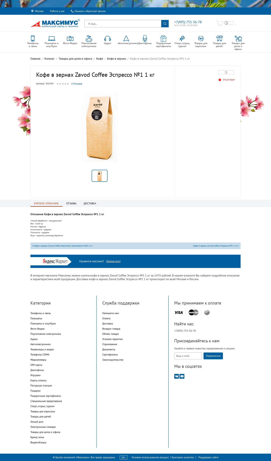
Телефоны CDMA (39, 354)
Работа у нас (57, 11)
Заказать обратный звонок (90, 11)
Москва (39, 11)
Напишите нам (110, 313)
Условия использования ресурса (150, 457)
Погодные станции (41, 385)
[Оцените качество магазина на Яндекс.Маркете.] (56, 260)
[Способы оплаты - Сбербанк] (207, 312)
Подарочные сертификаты (45, 396)
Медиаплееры (38, 359)
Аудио (34, 339)
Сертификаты (110, 354)
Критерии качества (183, 457)
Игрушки (35, 375)
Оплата (106, 318)
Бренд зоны (37, 437)
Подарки (35, 390)
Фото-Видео (37, 328)
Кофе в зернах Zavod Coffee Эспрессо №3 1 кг (215, 245)
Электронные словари (43, 427)
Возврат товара (111, 328)
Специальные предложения (46, 401)
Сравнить (226, 72)
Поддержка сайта (208, 457)
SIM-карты (36, 365)
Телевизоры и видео (42, 349)
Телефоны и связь (40, 313)
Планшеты (36, 318)
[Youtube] (182, 376)
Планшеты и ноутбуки (43, 323)
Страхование (109, 344)
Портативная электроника (45, 334)
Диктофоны (37, 370)
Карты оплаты (38, 380)
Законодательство (113, 359)
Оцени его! (113, 261)
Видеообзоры (38, 442)
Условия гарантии (112, 339)
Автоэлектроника (40, 344)
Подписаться (213, 355)
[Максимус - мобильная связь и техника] (55, 23)
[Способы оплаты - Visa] (178, 312)
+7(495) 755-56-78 (188, 22)
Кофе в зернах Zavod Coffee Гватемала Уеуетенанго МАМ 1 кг (63, 245)
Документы (108, 349)
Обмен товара (110, 334)
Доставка (107, 323)
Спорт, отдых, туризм (42, 406)
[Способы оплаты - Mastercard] (194, 312)
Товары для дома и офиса (45, 432)
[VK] (176, 376)
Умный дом (36, 421)
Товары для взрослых (42, 411)
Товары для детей (40, 416)
